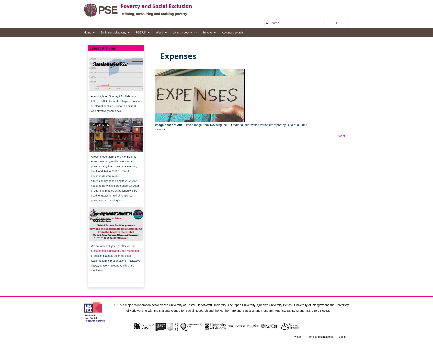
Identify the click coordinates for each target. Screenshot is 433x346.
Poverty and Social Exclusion (156, 6)
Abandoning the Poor (110, 64)
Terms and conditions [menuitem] (320, 336)
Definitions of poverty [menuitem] (113, 32)
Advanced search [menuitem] (232, 32)
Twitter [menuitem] (297, 336)
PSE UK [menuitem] (141, 32)
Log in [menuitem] (342, 336)
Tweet (341, 136)
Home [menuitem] (87, 32)
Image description (168, 125)
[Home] (101, 10)
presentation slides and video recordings (115, 250)
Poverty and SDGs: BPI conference (112, 217)
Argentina (101, 124)
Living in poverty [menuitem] (182, 32)
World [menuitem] (159, 32)
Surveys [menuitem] (207, 32)
